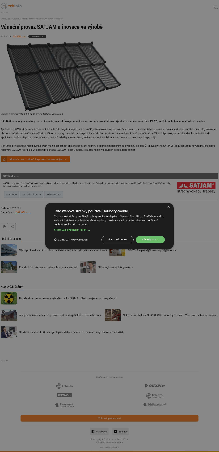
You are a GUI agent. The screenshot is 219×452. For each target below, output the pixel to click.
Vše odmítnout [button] (117, 239)
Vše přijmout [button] (150, 239)
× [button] (168, 207)
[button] (109, 229)
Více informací (80, 224)
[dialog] (109, 226)
